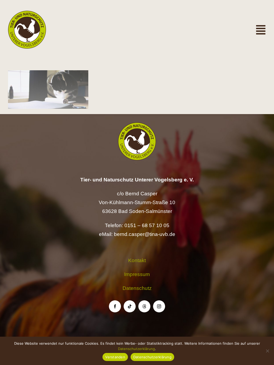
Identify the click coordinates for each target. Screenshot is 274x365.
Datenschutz (137, 288)
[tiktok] (130, 306)
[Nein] (267, 351)
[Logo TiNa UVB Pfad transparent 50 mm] (27, 13)
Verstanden (115, 357)
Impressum (137, 274)
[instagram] (159, 306)
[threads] (144, 306)
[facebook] (115, 306)
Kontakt (137, 260)
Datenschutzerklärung (136, 349)
